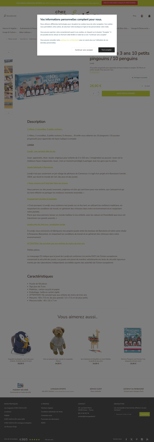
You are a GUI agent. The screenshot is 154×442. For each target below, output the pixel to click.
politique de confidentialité (69, 40)
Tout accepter (107, 50)
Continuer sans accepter (84, 50)
